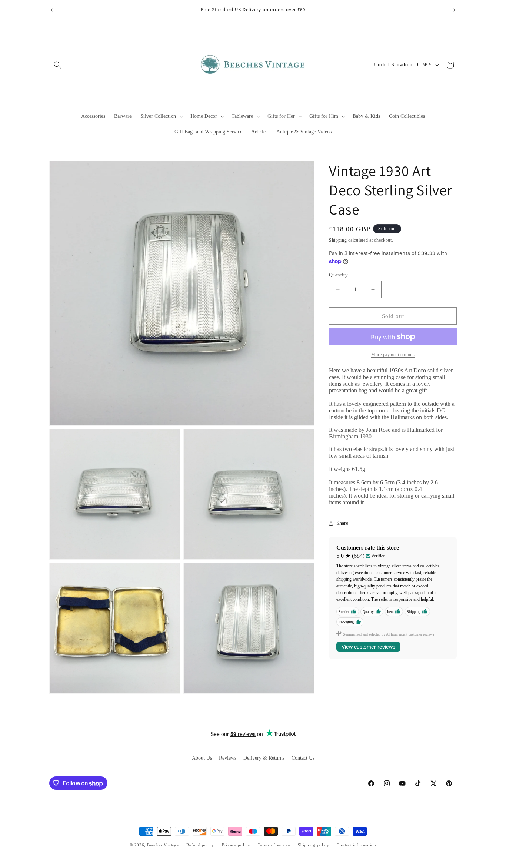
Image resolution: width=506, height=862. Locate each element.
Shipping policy (313, 845)
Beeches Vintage (163, 845)
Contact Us (303, 758)
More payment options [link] (393, 354)
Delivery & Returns (263, 758)
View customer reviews (368, 647)
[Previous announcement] (52, 10)
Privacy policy (236, 845)
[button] (57, 65)
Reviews (227, 758)
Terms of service (274, 845)
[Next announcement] (454, 10)
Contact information (356, 845)
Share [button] (342, 523)
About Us (202, 758)
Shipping (338, 240)
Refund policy (200, 845)
